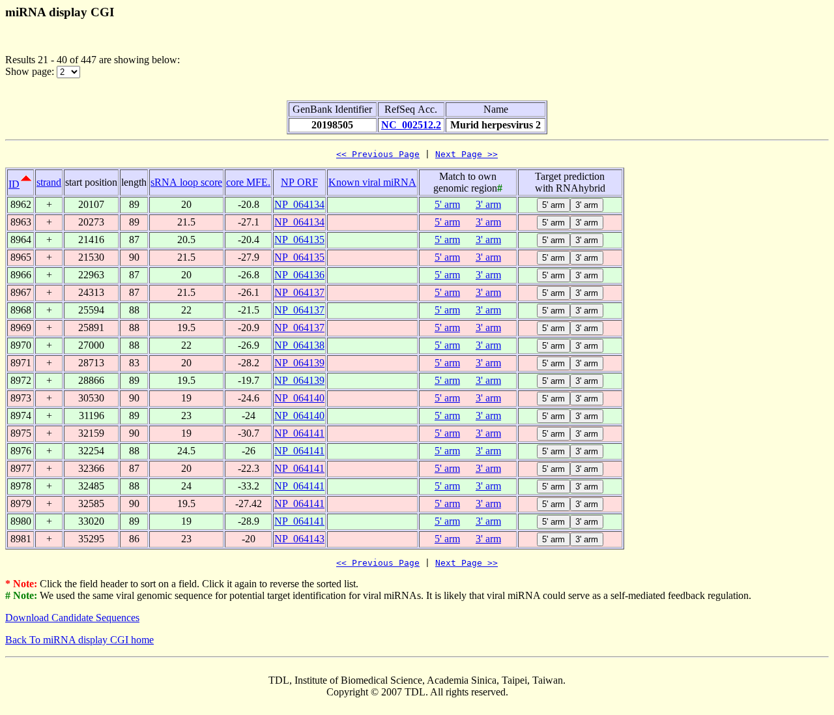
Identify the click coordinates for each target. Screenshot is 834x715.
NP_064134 (299, 204)
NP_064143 (299, 538)
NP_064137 (299, 292)
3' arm (488, 204)
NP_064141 (299, 433)
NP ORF (299, 182)
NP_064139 (299, 362)
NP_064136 (299, 274)
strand (48, 182)
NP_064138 (299, 345)
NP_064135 (299, 239)
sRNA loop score (186, 182)
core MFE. (248, 182)
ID (14, 184)
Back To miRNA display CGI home (79, 639)
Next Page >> (466, 154)
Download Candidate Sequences (72, 617)
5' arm (447, 204)
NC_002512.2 (411, 124)
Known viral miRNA (372, 182)
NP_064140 (299, 397)
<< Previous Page (378, 154)
